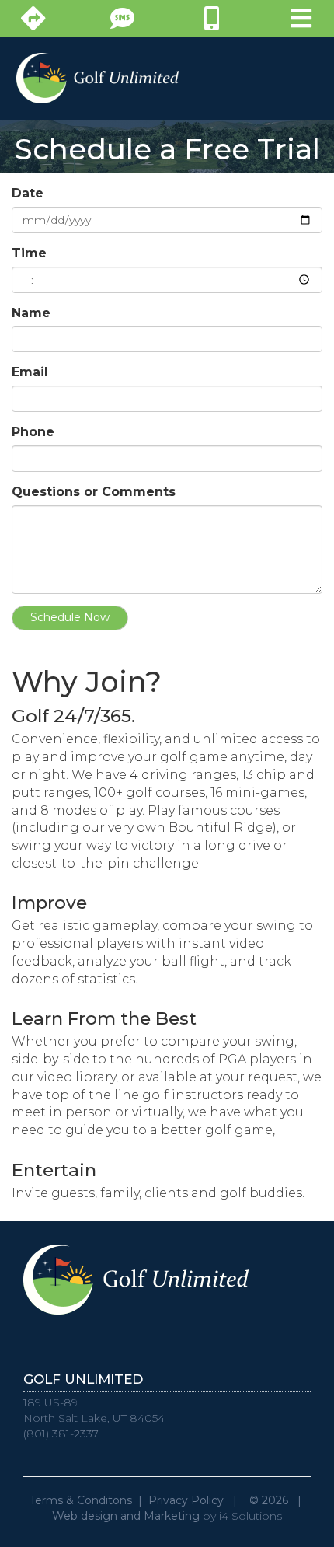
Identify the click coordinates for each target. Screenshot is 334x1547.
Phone (33, 431)
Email (30, 372)
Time (29, 253)
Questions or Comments (94, 491)
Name (31, 313)
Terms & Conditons (81, 1500)
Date (27, 193)
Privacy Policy (186, 1500)
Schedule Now (70, 617)
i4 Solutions (250, 1516)
